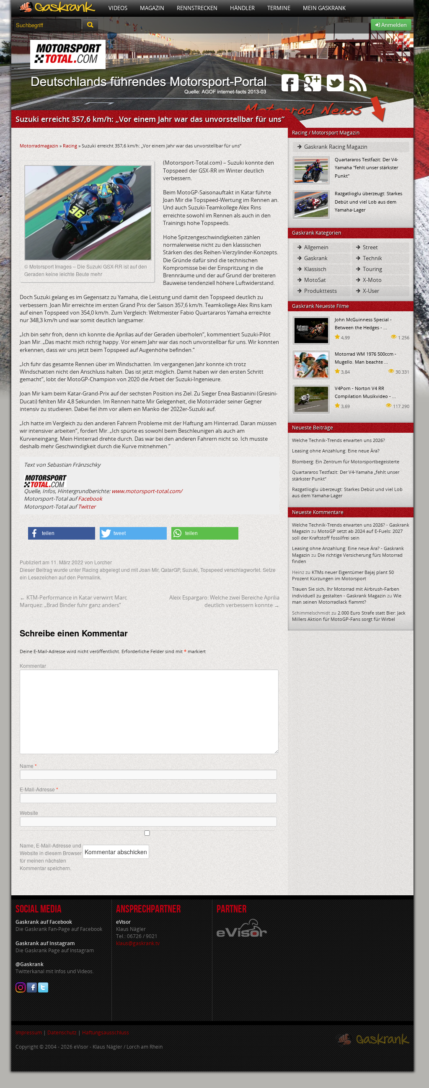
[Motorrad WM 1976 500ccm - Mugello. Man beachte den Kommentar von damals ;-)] (311, 364)
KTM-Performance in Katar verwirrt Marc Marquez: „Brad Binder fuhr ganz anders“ (73, 601)
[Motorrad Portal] (56, 8)
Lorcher (103, 562)
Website (29, 812)
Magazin (152, 8)
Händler (242, 8)
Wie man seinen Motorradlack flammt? (346, 598)
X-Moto (372, 280)
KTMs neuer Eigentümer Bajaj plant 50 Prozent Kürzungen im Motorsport (343, 575)
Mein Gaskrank (324, 8)
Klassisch (314, 269)
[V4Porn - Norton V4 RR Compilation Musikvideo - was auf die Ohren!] (311, 398)
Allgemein (315, 247)
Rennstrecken (197, 8)
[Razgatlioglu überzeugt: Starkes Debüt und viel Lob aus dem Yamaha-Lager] (311, 204)
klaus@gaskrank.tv (138, 943)
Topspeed (211, 569)
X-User (370, 291)
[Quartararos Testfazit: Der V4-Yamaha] (311, 170)
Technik (372, 258)
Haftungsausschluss (105, 1032)
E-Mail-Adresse (39, 789)
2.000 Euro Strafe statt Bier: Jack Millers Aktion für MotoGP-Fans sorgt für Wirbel (349, 616)
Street (370, 247)
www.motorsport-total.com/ (146, 491)
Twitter (87, 506)
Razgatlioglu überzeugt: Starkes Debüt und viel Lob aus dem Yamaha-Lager (368, 201)
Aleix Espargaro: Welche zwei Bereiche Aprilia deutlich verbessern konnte (224, 601)
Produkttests (320, 291)
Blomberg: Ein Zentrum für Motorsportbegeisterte (345, 461)
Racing (70, 145)
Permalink (88, 577)
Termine (278, 8)
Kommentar (33, 665)
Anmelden (393, 24)
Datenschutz (62, 1032)
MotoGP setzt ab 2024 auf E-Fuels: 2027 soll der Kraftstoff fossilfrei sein (347, 534)
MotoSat (314, 280)
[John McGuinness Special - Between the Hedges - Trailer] (311, 330)
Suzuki (190, 569)
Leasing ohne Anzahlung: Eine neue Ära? (336, 450)
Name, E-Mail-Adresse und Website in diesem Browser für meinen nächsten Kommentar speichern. (51, 856)
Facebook (90, 498)
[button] (61, 533)
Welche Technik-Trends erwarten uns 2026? (338, 440)
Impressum (29, 1032)
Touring (372, 269)
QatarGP (170, 569)
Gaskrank (315, 258)
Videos (118, 8)
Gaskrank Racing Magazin (335, 146)
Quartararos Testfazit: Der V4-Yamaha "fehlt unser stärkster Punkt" (366, 167)
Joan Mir (148, 569)
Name (28, 766)
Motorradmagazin (39, 145)
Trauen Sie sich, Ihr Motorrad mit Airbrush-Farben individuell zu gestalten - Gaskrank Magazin (345, 592)
